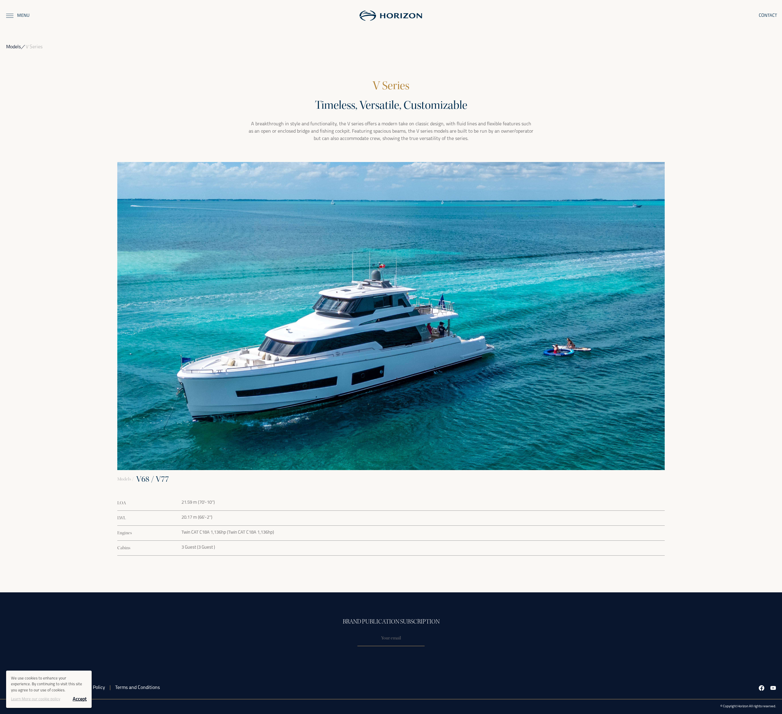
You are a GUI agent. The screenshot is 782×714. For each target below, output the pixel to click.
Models (13, 47)
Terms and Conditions (137, 687)
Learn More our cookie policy (35, 699)
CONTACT (768, 15)
